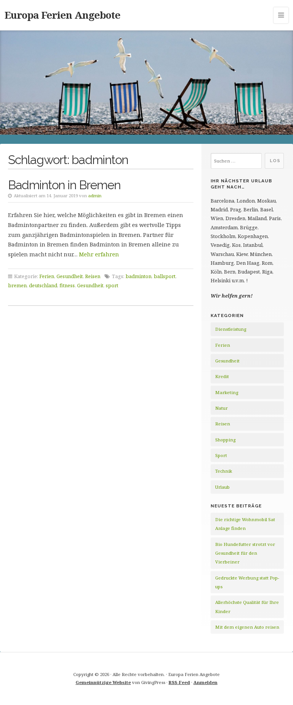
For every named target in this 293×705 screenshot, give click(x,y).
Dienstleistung (230, 329)
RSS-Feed (179, 682)
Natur (221, 408)
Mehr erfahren (99, 254)
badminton (138, 276)
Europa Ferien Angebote (62, 15)
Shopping (225, 440)
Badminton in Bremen (64, 185)
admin (94, 195)
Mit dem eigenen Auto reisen (247, 627)
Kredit (222, 376)
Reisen (92, 276)
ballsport (164, 276)
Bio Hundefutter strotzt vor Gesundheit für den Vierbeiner (245, 553)
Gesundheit (69, 276)
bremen (17, 285)
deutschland (43, 285)
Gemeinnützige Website (103, 682)
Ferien (46, 276)
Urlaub (222, 487)
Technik (223, 471)
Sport (221, 455)
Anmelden (205, 682)
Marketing (226, 392)
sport (112, 285)
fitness (67, 285)
